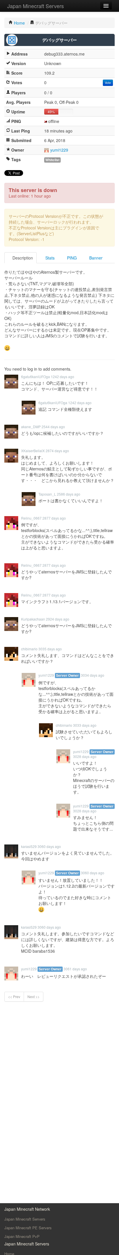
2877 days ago (54, 518)
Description (22, 258)
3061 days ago (75, 968)
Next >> (33, 996)
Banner (95, 258)
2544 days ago (53, 426)
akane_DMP (31, 426)
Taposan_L (47, 494)
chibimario (29, 648)
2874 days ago (57, 450)
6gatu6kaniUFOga (35, 376)
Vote (108, 82)
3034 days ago (92, 675)
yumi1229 (59, 150)
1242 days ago (62, 376)
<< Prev (14, 996)
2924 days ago (57, 619)
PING (71, 258)
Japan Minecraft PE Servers (28, 1227)
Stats (49, 258)
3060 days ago (49, 846)
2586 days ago (68, 494)
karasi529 (29, 846)
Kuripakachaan (33, 619)
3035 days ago (50, 648)
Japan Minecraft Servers (35, 6)
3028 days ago (84, 756)
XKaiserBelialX (33, 450)
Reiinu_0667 (31, 518)
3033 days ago (84, 725)
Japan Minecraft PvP (22, 1236)
